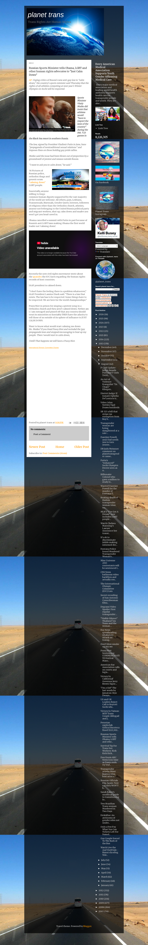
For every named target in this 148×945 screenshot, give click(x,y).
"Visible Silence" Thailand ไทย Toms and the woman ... (109, 622)
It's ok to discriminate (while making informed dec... (109, 541)
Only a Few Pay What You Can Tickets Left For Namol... (109, 830)
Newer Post (37, 447)
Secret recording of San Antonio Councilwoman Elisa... (109, 599)
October (105, 355)
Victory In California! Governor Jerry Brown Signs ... (109, 680)
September (107, 359)
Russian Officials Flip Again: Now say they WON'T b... (110, 784)
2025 (101, 318)
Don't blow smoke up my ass (110, 645)
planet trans (46, 15)
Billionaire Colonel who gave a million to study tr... (110, 478)
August (105, 364)
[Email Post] (70, 422)
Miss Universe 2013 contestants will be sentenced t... (110, 564)
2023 (101, 327)
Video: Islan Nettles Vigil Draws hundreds (110, 405)
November (106, 351)
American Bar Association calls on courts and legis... (110, 668)
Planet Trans (101, 295)
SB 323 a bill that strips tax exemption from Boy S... (110, 415)
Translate (105, 251)
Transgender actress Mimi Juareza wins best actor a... (108, 773)
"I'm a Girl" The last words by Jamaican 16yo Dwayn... (109, 691)
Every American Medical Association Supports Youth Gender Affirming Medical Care (106, 71)
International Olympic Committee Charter (44, 348)
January (105, 885)
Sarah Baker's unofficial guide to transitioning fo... (110, 796)
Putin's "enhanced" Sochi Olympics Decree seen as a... (109, 465)
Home (60, 447)
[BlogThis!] (77, 423)
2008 (101, 907)
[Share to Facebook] (81, 423)
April (104, 872)
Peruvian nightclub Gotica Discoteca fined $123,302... (110, 726)
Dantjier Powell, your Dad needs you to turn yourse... (109, 441)
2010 (101, 898)
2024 (101, 322)
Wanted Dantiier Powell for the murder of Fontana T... (109, 490)
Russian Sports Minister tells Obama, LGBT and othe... (108, 738)
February (106, 881)
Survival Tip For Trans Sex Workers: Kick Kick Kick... (109, 749)
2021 (101, 335)
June (103, 864)
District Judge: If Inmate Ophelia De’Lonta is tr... (110, 396)
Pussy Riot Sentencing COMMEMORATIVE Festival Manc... (110, 655)
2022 (101, 331)
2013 (101, 343)
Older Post (81, 447)
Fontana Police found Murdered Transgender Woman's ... (110, 553)
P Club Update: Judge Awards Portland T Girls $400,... (110, 371)
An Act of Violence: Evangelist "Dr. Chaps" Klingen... (109, 384)
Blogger (87, 926)
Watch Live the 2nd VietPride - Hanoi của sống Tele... (109, 851)
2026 (101, 314)
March (104, 876)
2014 (101, 339)
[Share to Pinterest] (83, 423)
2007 (101, 911)
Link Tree (103, 128)
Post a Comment (42, 434)
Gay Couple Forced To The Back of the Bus (110, 841)
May (103, 868)
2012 (101, 890)
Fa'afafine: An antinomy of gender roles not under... (110, 819)
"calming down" (37, 182)
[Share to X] (79, 423)
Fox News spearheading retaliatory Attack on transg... (109, 635)
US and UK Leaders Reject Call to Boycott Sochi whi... (109, 703)
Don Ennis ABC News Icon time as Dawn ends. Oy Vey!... (109, 761)
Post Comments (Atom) (55, 453)
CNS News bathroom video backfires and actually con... (110, 576)
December (106, 347)
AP (30, 80)
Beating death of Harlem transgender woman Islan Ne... (109, 502)
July (103, 860)
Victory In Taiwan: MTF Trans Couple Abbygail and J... (110, 715)
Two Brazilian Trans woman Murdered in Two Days (109, 807)
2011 (101, 894)
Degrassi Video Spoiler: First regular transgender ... (109, 610)
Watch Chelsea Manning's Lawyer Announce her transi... (109, 528)
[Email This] (75, 423)
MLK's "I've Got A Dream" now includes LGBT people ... (109, 515)
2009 (101, 903)
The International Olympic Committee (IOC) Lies (110, 587)
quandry (37, 276)
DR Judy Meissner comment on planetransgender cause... (110, 452)
